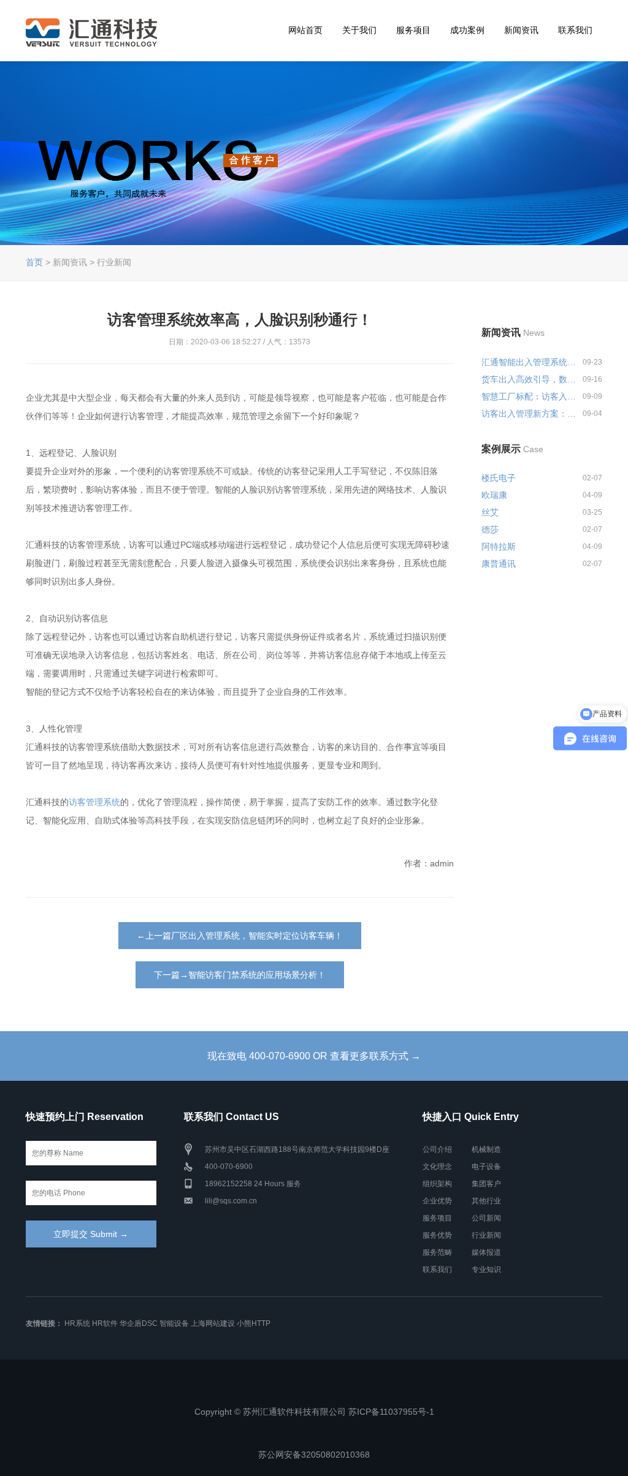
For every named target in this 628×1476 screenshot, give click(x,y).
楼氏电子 (498, 478)
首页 (34, 262)
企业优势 (437, 1201)
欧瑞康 (494, 495)
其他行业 (486, 1201)
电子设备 (486, 1166)
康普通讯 (498, 564)
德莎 (490, 529)
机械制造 (486, 1149)
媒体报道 (486, 1252)
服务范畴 (437, 1252)
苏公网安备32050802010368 (314, 1454)
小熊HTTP (253, 1323)
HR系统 (77, 1323)
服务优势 (437, 1235)
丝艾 (490, 512)
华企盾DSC (139, 1323)
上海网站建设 (213, 1323)
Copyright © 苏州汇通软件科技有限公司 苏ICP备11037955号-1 (314, 1412)
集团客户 (486, 1183)
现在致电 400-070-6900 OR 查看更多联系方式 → (314, 1056)
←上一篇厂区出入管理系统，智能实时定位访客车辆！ (240, 935)
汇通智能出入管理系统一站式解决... (529, 362)
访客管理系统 (94, 802)
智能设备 (174, 1323)
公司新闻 (486, 1218)
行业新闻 (486, 1235)
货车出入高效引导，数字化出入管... (529, 379)
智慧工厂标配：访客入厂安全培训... (529, 396)
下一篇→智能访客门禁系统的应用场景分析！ (240, 975)
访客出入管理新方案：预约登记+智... (529, 413)
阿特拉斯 (498, 546)
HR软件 (105, 1323)
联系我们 (575, 30)
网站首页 (305, 30)
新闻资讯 (521, 30)
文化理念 (437, 1166)
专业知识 (486, 1269)
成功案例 (467, 30)
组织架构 (437, 1183)
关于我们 (359, 30)
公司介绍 (437, 1149)
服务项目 (413, 30)
